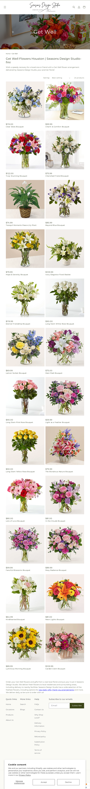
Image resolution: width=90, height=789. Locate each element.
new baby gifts (45, 690)
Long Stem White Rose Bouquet (59, 324)
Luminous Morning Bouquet (18, 669)
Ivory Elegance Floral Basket (58, 275)
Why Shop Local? (38, 716)
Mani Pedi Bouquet (53, 373)
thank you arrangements (63, 690)
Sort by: (46, 78)
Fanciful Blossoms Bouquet (18, 570)
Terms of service (38, 751)
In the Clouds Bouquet (55, 521)
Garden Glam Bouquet (55, 669)
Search (23, 704)
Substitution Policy (39, 743)
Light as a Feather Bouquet (57, 422)
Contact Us (39, 710)
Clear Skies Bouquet (15, 127)
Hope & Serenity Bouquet (17, 275)
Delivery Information (39, 724)
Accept (44, 782)
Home (8, 54)
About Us (9, 720)
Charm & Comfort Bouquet (57, 127)
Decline (68, 782)
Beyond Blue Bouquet (55, 225)
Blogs (22, 710)
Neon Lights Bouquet (54, 619)
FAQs (36, 704)
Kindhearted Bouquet (15, 619)
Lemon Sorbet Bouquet (16, 373)
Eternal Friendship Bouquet (18, 324)
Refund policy (40, 737)
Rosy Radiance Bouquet (56, 570)
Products (9, 715)
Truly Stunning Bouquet (16, 176)
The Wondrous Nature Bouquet (59, 472)
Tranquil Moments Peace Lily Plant (21, 225)
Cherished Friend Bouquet (57, 176)
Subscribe (77, 705)
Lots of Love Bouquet (15, 521)
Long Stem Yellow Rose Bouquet (20, 472)
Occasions (10, 710)
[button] (5, 7)
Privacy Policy (25, 775)
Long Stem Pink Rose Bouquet (19, 422)
